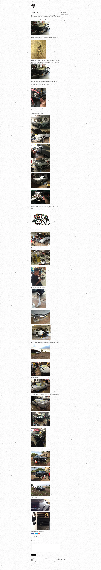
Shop (44, 9)
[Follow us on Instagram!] (62, 560)
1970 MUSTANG (62, 19)
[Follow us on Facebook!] (58, 560)
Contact (59, 9)
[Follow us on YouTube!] (64, 560)
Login (32, 1)
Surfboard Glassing (48, 9)
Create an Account (36, 1)
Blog (53, 9)
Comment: (32, 543)
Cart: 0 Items (60, 1)
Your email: (32, 540)
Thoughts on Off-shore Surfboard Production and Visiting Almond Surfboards (64, 15)
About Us (56, 9)
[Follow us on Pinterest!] (61, 560)
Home (41, 9)
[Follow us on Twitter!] (59, 560)
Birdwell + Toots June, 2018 (64, 17)
